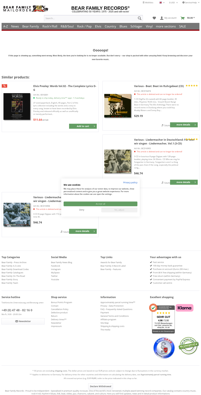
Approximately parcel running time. (156, 374)
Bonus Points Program (61, 302)
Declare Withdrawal (100, 386)
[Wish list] (154, 18)
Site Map (104, 322)
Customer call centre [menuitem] (162, 282)
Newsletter (56, 322)
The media (105, 329)
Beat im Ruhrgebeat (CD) (159, 86)
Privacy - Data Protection (112, 305)
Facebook (55, 265)
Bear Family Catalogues (12, 272)
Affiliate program (108, 319)
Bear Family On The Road (13, 276)
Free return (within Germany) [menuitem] (166, 276)
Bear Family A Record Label (113, 265)
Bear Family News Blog (61, 262)
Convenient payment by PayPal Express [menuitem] (171, 279)
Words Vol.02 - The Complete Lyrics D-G (64, 88)
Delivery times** (58, 319)
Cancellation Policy (59, 309)
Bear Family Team (10, 282)
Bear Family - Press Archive (14, 262)
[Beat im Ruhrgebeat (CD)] (117, 105)
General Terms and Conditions (114, 316)
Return (54, 316)
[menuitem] (93, 18)
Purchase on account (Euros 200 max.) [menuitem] (170, 269)
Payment (104, 312)
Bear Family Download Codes (15, 269)
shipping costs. (61, 370)
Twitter (54, 276)
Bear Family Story (10, 279)
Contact (54, 305)
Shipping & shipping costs (112, 326)
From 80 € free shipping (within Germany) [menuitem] (172, 272)
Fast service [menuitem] (158, 262)
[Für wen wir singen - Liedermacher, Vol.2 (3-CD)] (16, 214)
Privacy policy (130, 182)
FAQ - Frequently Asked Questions (116, 309)
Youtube (55, 279)
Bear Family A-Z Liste (11, 265)
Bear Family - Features (110, 269)
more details (183, 124)
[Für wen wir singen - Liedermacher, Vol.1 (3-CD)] (117, 161)
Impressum (56, 326)
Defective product (59, 312)
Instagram (56, 269)
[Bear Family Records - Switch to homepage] (26, 8)
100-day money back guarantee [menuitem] (167, 265)
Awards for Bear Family (111, 262)
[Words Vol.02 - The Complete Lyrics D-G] (16, 106)
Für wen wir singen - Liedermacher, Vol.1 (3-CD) (164, 141)
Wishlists (149, 2)
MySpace (55, 272)
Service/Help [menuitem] (191, 2)
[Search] (139, 18)
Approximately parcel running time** (117, 302)
